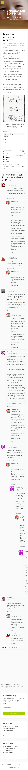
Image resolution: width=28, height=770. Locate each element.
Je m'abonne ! (14, 713)
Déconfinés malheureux (9, 728)
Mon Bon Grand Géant (8, 730)
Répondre (9, 198)
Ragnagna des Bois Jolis (14, 12)
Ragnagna (8, 43)
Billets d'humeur (15, 45)
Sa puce (5, 735)
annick (8, 184)
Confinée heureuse (8, 732)
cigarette (5, 168)
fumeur (10, 168)
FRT (18, 767)
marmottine (10, 257)
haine (13, 168)
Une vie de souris (12, 166)
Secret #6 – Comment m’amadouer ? (20, 153)
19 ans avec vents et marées (10, 726)
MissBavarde (10, 290)
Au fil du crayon (13, 165)
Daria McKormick (11, 351)
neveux (17, 168)
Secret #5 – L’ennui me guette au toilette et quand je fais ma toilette (7, 155)
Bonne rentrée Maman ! (9, 734)
